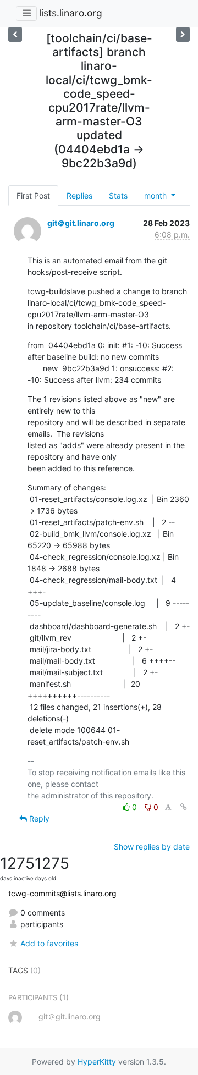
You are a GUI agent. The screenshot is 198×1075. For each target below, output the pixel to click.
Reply (38, 818)
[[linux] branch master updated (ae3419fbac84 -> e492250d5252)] (183, 34)
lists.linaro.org (70, 13)
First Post (33, 195)
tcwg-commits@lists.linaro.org (62, 893)
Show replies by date (152, 846)
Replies (79, 195)
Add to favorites (49, 943)
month (156, 195)
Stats (118, 195)
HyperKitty (97, 1061)
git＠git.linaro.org (80, 223)
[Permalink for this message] (184, 807)
